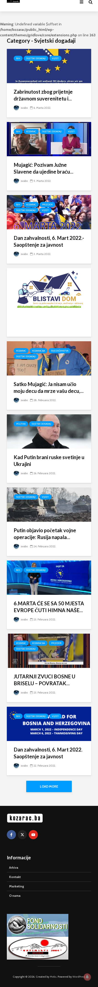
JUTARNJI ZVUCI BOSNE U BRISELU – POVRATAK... (44, 679)
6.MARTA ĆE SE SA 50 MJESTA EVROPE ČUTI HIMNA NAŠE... (49, 606)
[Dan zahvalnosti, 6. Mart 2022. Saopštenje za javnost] (49, 723)
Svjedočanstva (59, 350)
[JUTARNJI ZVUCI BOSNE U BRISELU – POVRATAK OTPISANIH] (49, 650)
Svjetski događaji (36, 58)
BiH (18, 58)
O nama (15, 896)
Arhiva (13, 867)
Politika (21, 423)
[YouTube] (33, 834)
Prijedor (47, 204)
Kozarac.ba (38, 350)
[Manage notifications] (87, 977)
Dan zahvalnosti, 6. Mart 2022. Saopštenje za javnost (48, 752)
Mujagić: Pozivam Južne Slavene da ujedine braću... (43, 168)
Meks (53, 976)
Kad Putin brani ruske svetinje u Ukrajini (49, 460)
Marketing (16, 886)
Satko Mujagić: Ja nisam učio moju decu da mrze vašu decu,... (49, 387)
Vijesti (55, 58)
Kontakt (15, 877)
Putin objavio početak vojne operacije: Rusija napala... (45, 533)
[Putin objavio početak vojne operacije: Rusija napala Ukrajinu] (49, 504)
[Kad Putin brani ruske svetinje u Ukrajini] (49, 431)
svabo (24, 107)
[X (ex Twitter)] (22, 834)
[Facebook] (11, 834)
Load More (49, 786)
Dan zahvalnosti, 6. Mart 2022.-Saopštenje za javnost (49, 241)
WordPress (78, 976)
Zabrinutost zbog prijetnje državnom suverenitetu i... (43, 95)
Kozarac (31, 131)
